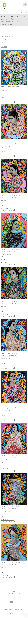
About (3, 30)
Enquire (3, 97)
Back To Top (23, 586)
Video (2, 42)
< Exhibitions (23, 12)
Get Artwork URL (6, 99)
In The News (4, 39)
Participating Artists (7, 36)
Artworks (4, 33)
